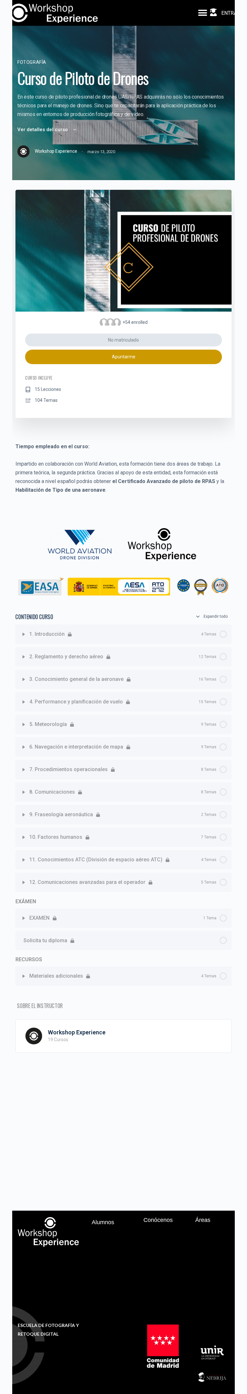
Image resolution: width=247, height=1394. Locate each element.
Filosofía (159, 1234)
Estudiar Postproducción (215, 1254)
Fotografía (31, 62)
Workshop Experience (76, 1032)
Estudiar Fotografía (213, 1238)
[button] (203, 13)
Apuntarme (123, 356)
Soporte (106, 1236)
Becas (104, 1247)
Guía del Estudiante (109, 1260)
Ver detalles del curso (43, 129)
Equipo (158, 1244)
